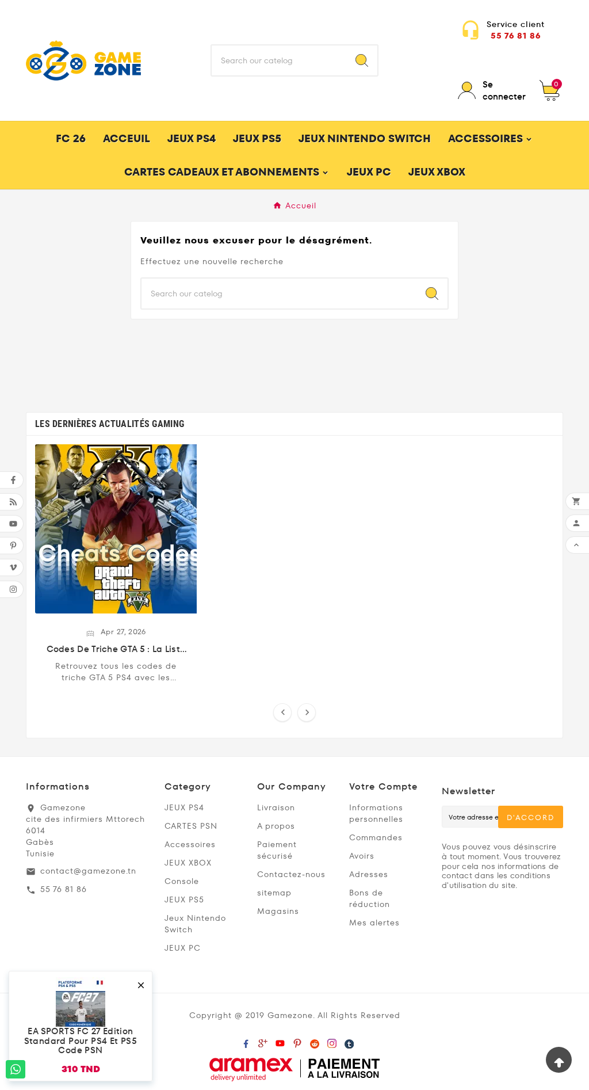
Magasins (278, 911)
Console (182, 881)
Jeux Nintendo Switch (195, 923)
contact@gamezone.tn (88, 870)
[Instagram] (331, 1040)
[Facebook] (245, 1040)
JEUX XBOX (188, 862)
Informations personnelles (376, 813)
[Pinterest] (297, 1040)
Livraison (276, 807)
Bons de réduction (369, 898)
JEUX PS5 (184, 899)
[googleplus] (262, 1040)
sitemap (274, 892)
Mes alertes (374, 922)
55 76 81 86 (516, 35)
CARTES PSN (191, 826)
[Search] (361, 60)
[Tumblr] (349, 1040)
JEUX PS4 (184, 807)
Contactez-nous (291, 874)
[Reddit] (314, 1040)
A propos (276, 826)
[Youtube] (280, 1040)
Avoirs (361, 856)
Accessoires (190, 844)
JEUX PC (183, 948)
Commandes (376, 837)
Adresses (368, 874)
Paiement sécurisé (277, 850)
